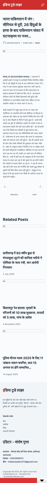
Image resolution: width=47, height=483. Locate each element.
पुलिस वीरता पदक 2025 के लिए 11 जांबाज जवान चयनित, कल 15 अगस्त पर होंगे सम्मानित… (23, 362)
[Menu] (42, 4)
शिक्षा (4, 428)
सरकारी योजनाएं (9, 431)
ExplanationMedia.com (13, 476)
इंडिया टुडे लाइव (12, 5)
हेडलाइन (37, 43)
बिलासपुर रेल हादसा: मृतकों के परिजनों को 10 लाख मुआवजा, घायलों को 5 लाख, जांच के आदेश (23, 312)
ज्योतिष (5, 424)
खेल (4, 421)
